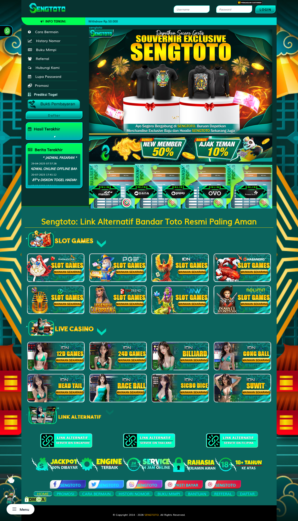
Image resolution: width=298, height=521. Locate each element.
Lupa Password (47, 76)
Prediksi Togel (45, 94)
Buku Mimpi (45, 49)
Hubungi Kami (46, 67)
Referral (41, 58)
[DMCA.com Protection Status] (35, 498)
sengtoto (95, 27)
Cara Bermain (45, 31)
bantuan (197, 493)
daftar (247, 493)
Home (43, 493)
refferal (223, 493)
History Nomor (47, 40)
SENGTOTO (70, 485)
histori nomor (134, 493)
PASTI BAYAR (186, 485)
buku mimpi (169, 493)
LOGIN (265, 9)
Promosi (41, 85)
